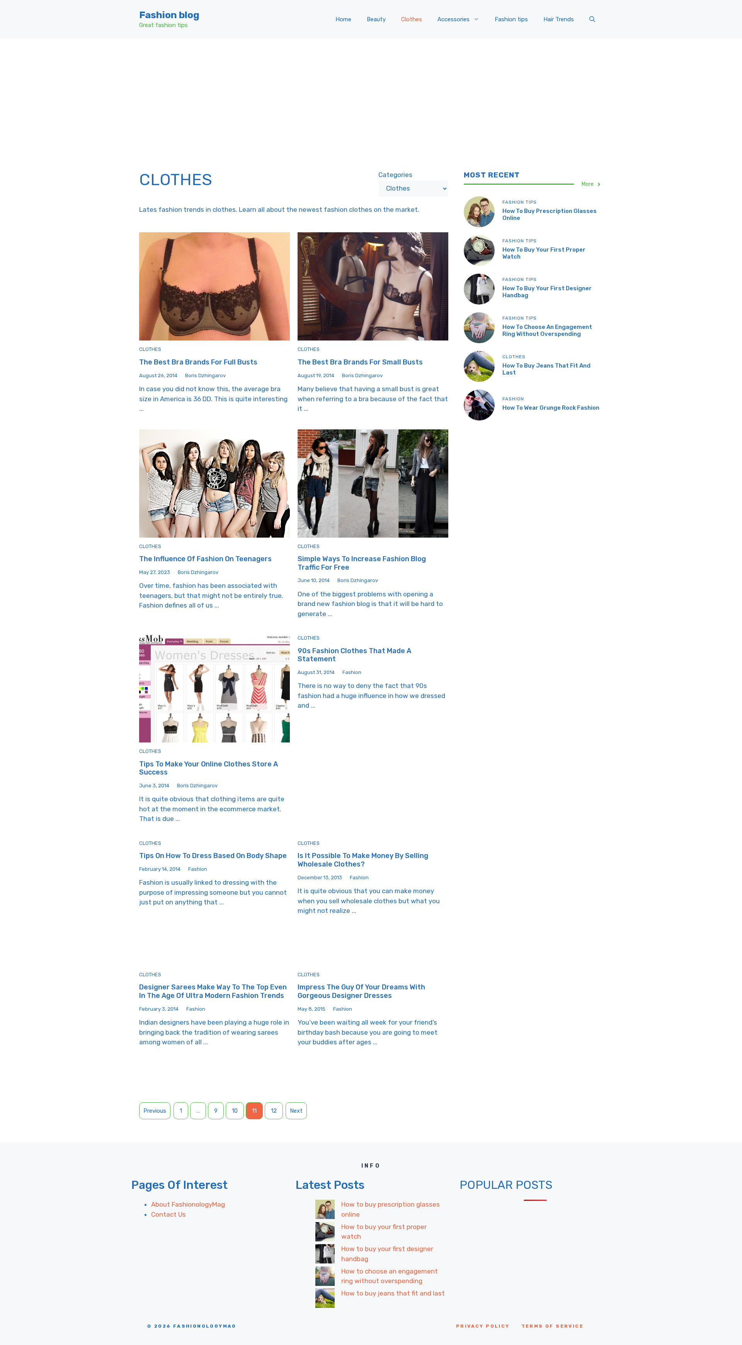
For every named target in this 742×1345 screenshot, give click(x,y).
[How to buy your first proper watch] (325, 1233)
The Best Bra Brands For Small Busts (360, 362)
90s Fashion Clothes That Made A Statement (354, 655)
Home (343, 19)
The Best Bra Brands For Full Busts (198, 362)
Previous (154, 1110)
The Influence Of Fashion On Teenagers (205, 559)
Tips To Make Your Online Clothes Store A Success (208, 768)
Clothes (411, 19)
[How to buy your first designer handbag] (325, 1255)
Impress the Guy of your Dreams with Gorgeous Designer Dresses (361, 991)
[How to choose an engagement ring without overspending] (325, 1278)
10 (235, 1110)
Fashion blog (169, 14)
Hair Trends (558, 19)
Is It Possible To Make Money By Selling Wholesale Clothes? (363, 859)
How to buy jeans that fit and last (393, 1293)
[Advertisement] (371, 97)
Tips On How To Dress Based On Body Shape (213, 855)
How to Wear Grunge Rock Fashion (550, 407)
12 (274, 1110)
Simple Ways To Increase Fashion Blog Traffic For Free (362, 563)
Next (296, 1110)
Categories (395, 175)
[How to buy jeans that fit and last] (325, 1300)
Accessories (453, 19)
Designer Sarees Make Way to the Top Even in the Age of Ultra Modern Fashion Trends (213, 991)
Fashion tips (511, 19)
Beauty (376, 19)
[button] (592, 19)
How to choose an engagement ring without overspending (547, 330)
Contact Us (168, 1214)
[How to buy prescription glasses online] (325, 1211)
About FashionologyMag (188, 1204)
